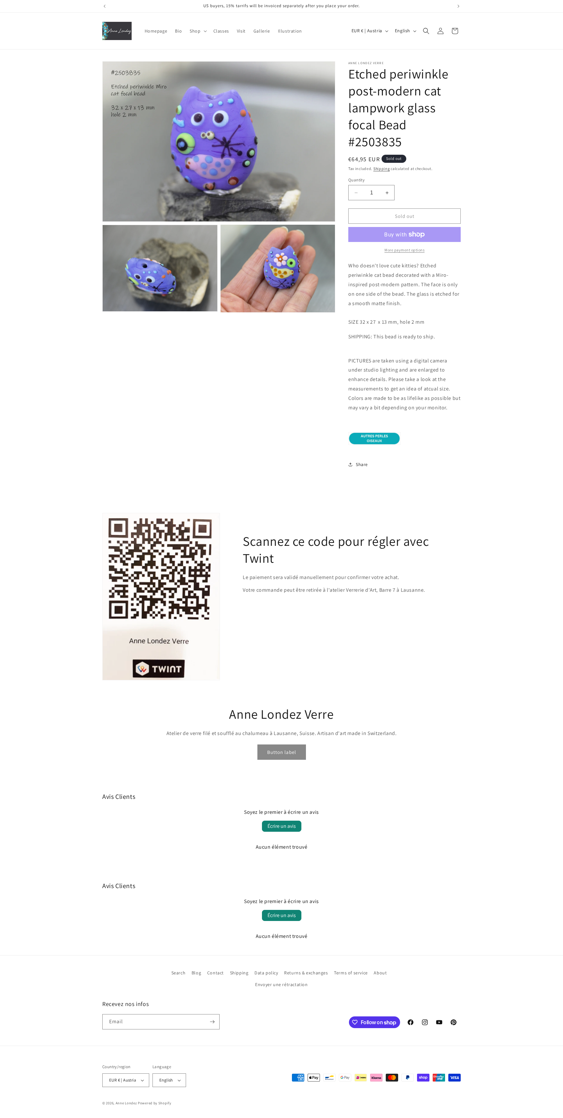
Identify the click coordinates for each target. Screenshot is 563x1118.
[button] (197, 31)
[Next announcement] (458, 6)
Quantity (356, 180)
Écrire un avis (281, 826)
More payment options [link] (404, 250)
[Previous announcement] (104, 6)
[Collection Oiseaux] (374, 444)
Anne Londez (126, 1103)
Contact (215, 973)
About (380, 973)
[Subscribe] (212, 1021)
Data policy (266, 973)
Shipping (381, 168)
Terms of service (351, 973)
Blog (196, 973)
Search (178, 973)
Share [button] (362, 464)
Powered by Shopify (154, 1103)
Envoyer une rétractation (281, 984)
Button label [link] (281, 752)
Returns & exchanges (306, 973)
